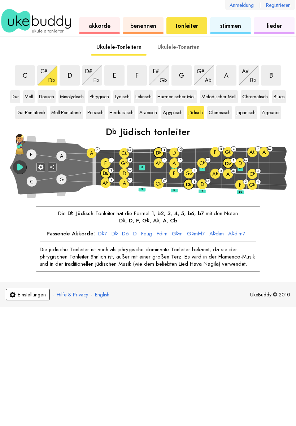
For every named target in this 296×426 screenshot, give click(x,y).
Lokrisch (143, 95)
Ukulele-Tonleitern (119, 47)
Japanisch (246, 111)
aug (146, 234)
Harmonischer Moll (176, 95)
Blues (280, 95)
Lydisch (123, 95)
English (102, 294)
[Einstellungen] (40, 166)
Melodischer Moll (218, 95)
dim (162, 234)
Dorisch (47, 95)
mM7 (196, 234)
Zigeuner (270, 111)
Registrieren (278, 5)
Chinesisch (220, 111)
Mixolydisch (72, 95)
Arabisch (148, 111)
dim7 (236, 234)
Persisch (95, 111)
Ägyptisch (173, 111)
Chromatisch (255, 95)
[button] (20, 167)
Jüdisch (196, 111)
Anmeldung (242, 5)
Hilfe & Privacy (72, 294)
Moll (30, 95)
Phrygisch (99, 95)
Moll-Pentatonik (66, 111)
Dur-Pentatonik (31, 111)
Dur (16, 95)
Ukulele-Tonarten (178, 47)
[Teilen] (52, 166)
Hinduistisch (121, 111)
